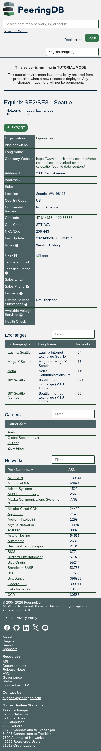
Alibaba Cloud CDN (23, 509)
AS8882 (14, 530)
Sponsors (10, 649)
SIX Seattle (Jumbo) (16, 395)
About (7, 637)
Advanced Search (16, 31)
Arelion (13, 432)
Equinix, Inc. (45, 138)
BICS (11, 552)
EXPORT (15, 128)
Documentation (14, 666)
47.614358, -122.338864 (55, 218)
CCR (11, 595)
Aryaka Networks (21, 525)
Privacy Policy (26, 618)
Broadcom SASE (20, 568)
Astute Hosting (19, 535)
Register (70, 39)
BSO (11, 573)
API (5, 662)
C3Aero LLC (17, 584)
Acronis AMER (19, 483)
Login (92, 38)
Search (8, 645)
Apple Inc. (15, 514)
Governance (12, 677)
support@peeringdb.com (22, 698)
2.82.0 (8, 618)
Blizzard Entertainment (25, 557)
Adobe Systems (20, 489)
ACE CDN (15, 478)
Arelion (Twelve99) (22, 519)
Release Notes (14, 669)
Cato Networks (19, 589)
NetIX (12, 371)
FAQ (6, 673)
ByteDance (16, 578)
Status (8, 681)
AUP (28, 610)
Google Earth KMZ (17, 685)
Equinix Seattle (19, 352)
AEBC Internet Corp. (23, 494)
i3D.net (13, 443)
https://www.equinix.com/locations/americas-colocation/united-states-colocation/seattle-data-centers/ (66, 162)
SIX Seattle (16, 380)
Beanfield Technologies (25, 546)
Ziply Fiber (16, 448)
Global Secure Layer (23, 438)
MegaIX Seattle (19, 362)
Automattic (16, 541)
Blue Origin (16, 562)
